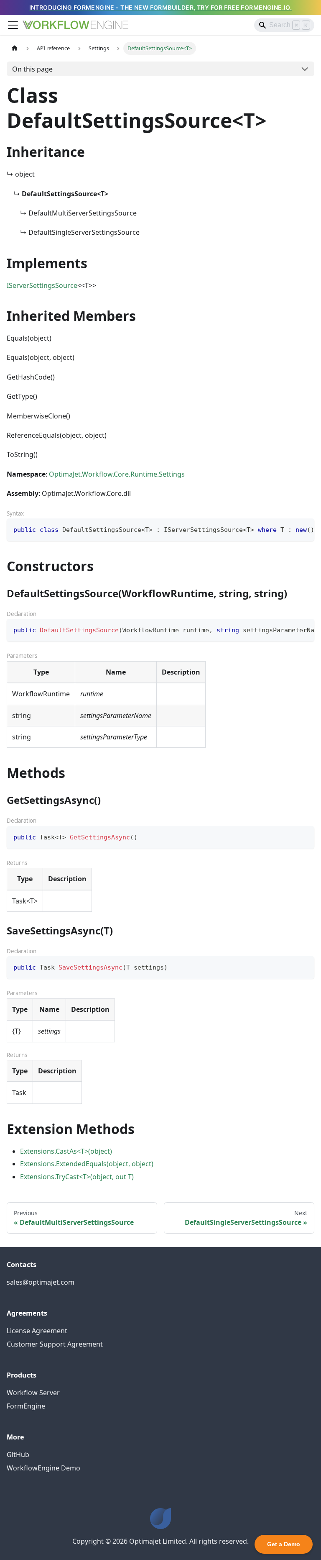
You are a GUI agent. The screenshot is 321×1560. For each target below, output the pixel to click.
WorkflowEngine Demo (43, 1468)
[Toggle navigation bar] (13, 25)
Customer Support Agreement (55, 1344)
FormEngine (26, 1406)
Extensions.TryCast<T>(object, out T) (77, 1176)
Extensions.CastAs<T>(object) (66, 1151)
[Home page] (15, 48)
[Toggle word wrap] (289, 529)
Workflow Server (33, 1392)
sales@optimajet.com (40, 1282)
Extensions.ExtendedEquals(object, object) (86, 1163)
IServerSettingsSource (42, 285)
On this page (32, 69)
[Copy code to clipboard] (304, 529)
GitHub (18, 1454)
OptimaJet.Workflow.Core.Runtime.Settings (117, 474)
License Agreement (37, 1330)
